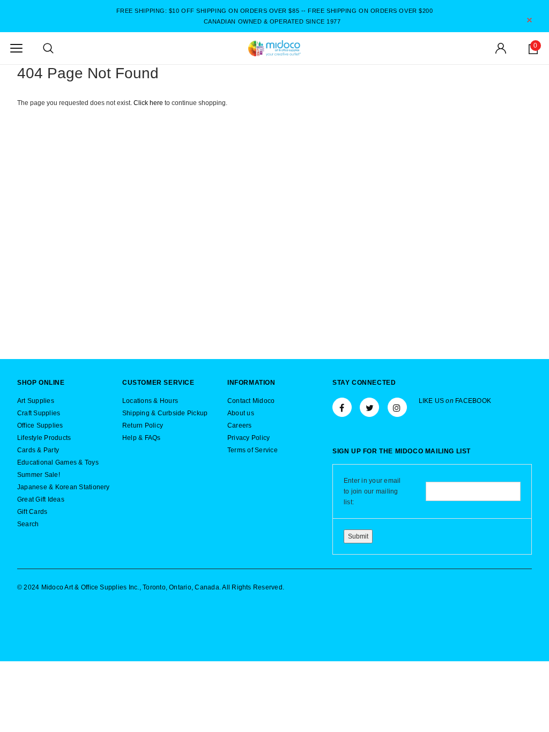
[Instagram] (397, 407)
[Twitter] (369, 407)
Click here (149, 103)
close (529, 20)
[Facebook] (342, 407)
